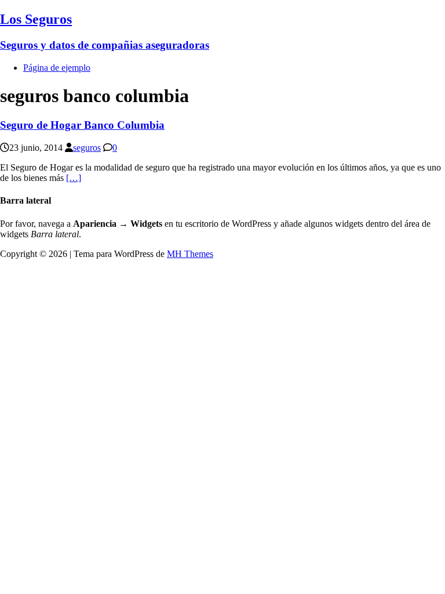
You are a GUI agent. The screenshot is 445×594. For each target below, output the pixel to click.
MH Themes (190, 254)
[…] (73, 178)
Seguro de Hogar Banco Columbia (82, 125)
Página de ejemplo (56, 68)
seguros (87, 148)
